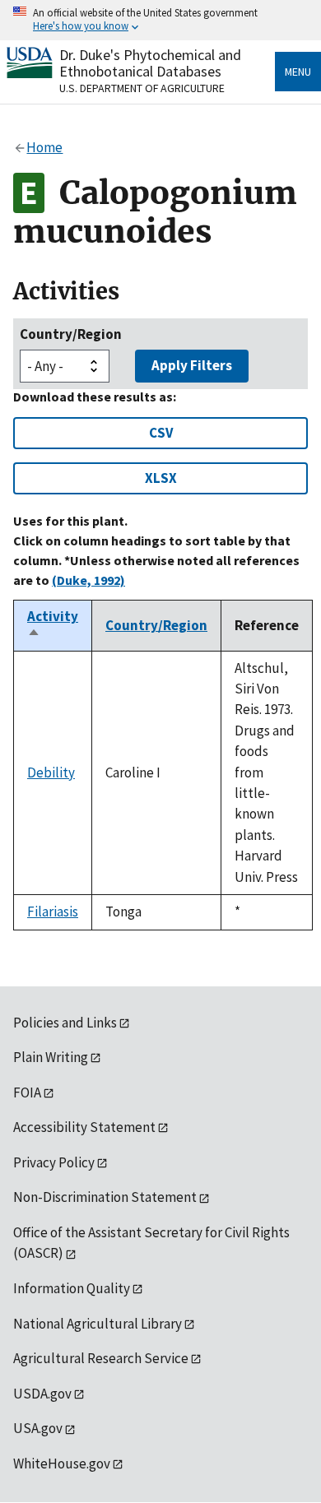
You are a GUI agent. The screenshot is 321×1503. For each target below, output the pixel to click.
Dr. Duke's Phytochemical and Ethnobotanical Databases (150, 63)
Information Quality (71, 1288)
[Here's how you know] (160, 20)
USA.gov (38, 1428)
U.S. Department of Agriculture (142, 88)
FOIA (27, 1092)
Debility (51, 772)
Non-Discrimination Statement (105, 1197)
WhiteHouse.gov (61, 1463)
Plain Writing (50, 1057)
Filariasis (52, 911)
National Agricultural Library (97, 1324)
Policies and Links (65, 1023)
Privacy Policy (54, 1162)
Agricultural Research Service (100, 1358)
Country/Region (71, 334)
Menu (298, 71)
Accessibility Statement (84, 1127)
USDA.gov (42, 1394)
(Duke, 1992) (88, 580)
